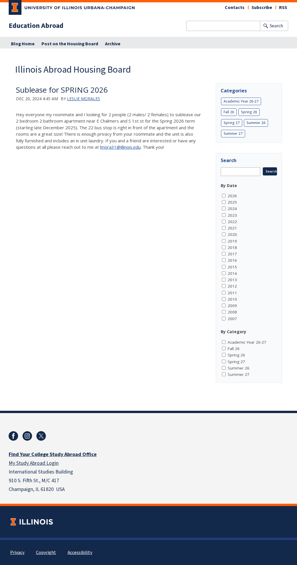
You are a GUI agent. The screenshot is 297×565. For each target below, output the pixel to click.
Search (276, 26)
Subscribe (261, 7)
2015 (232, 267)
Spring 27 (232, 122)
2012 (232, 286)
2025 (232, 202)
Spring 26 (249, 112)
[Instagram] (27, 436)
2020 (232, 234)
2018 (232, 247)
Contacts (235, 7)
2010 (232, 299)
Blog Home (23, 44)
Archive (112, 44)
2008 (232, 312)
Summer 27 (233, 133)
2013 (232, 279)
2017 (232, 254)
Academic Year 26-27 (241, 101)
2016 (232, 260)
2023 (232, 215)
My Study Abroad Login (34, 463)
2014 (232, 273)
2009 (232, 305)
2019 (232, 241)
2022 (232, 221)
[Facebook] (13, 436)
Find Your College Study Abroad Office (53, 454)
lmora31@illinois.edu (120, 147)
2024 (232, 208)
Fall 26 (229, 112)
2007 (232, 318)
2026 (232, 195)
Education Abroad (36, 25)
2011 (232, 292)
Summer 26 (256, 122)
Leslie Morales (83, 98)
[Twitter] (41, 436)
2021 (232, 228)
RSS (283, 7)
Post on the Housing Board (69, 44)
